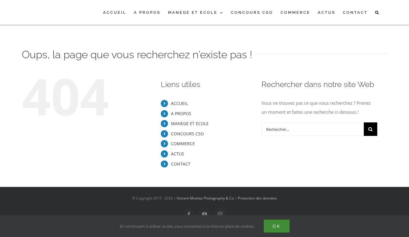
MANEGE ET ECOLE (190, 123)
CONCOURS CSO (187, 133)
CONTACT (180, 164)
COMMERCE (183, 143)
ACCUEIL (179, 103)
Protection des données (257, 198)
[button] (377, 12)
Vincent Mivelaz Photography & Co (205, 198)
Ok (276, 226)
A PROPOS (181, 113)
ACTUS (177, 154)
